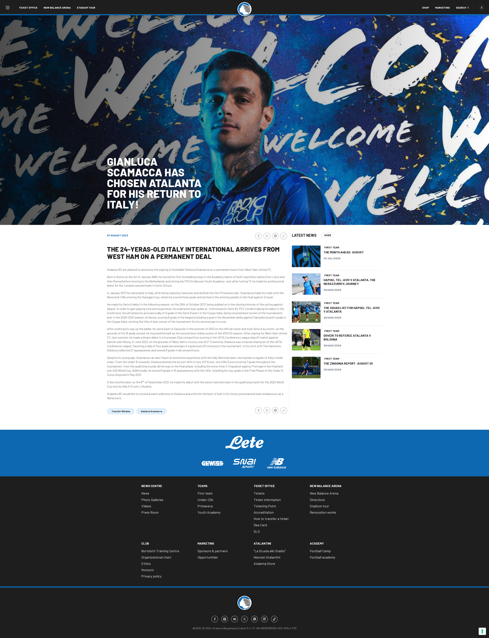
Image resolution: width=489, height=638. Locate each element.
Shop (425, 7)
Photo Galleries (152, 500)
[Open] (8, 8)
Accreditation (264, 512)
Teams (202, 486)
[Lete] (244, 445)
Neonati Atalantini (267, 557)
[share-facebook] (258, 236)
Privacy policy (151, 576)
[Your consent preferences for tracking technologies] (482, 631)
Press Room (150, 512)
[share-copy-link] (283, 236)
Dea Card (260, 525)
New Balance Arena (57, 7)
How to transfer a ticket (271, 518)
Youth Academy (209, 512)
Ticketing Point (265, 506)
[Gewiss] (212, 463)
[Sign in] (481, 8)
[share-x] (266, 236)
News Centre (151, 486)
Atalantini (262, 543)
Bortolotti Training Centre (160, 551)
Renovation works (323, 512)
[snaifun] (244, 463)
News (145, 493)
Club (145, 543)
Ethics (146, 563)
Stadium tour (86, 7)
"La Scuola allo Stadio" (270, 551)
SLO (257, 531)
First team (205, 493)
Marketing (442, 7)
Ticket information (267, 500)
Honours (147, 570)
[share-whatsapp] (275, 236)
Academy (317, 543)
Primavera (205, 506)
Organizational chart (156, 557)
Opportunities (208, 557)
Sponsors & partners (213, 551)
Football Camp (320, 551)
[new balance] (276, 463)
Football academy (322, 557)
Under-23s (205, 500)
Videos (146, 506)
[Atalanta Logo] (244, 9)
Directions (317, 500)
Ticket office (28, 7)
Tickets (259, 493)
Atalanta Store (264, 563)
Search (461, 7)
